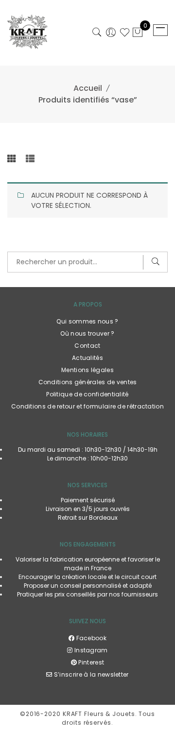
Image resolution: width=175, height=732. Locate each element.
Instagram (90, 650)
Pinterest (90, 662)
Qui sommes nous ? (87, 321)
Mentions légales (87, 370)
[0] (137, 33)
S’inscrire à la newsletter (90, 674)
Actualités (87, 358)
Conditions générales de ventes (87, 382)
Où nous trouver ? (87, 333)
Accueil (87, 88)
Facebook (90, 638)
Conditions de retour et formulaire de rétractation (87, 406)
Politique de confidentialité (87, 394)
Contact (87, 345)
